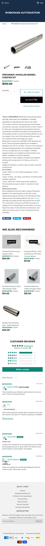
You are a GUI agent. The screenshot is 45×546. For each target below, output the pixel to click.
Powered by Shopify (33, 533)
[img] (7, 384)
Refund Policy (22, 502)
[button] (7, 81)
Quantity (5, 90)
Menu (7, 3)
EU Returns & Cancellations (22, 496)
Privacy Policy (22, 499)
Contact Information (22, 507)
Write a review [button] (22, 369)
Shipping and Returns (22, 493)
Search (22, 490)
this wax (37, 198)
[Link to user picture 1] (7, 422)
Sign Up (39, 521)
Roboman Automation (22, 12)
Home (4, 24)
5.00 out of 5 (28, 346)
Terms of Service (22, 504)
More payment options (31, 106)
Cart (41, 3)
